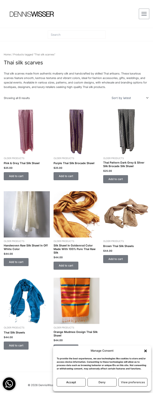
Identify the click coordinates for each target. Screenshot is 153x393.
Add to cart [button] (16, 176)
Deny (102, 382)
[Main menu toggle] (144, 14)
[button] (145, 351)
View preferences (133, 382)
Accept (71, 382)
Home (7, 54)
